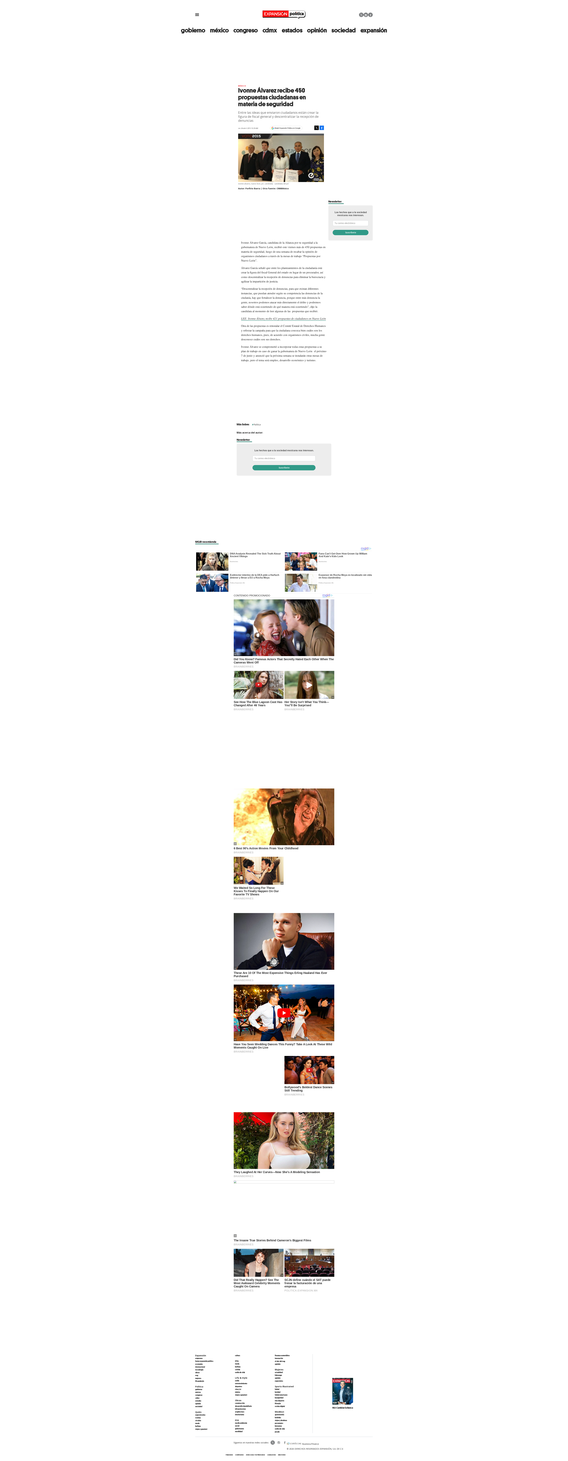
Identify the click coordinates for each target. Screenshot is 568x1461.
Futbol (277, 1389)
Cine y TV (238, 1389)
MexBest (279, 1411)
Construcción (240, 1403)
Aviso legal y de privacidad (255, 1455)
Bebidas (278, 1417)
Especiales (279, 1381)
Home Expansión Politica (204, 1361)
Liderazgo (278, 1375)
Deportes (238, 1386)
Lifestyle (278, 1403)
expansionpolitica (278, 1442)
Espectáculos (200, 1414)
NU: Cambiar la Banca (342, 1407)
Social (237, 1425)
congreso (245, 30)
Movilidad (238, 1431)
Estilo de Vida (280, 1428)
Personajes (279, 1423)
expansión (373, 30)
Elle (237, 1361)
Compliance (239, 1455)
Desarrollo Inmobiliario (243, 1406)
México (242, 86)
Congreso (198, 1395)
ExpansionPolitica (284, 1442)
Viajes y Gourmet (201, 1429)
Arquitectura (239, 1411)
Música (237, 1392)
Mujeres (198, 1378)
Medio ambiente (241, 1423)
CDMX (270, 30)
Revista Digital (280, 1406)
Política (257, 424)
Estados (198, 1400)
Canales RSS (271, 1455)
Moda (197, 1423)
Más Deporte (279, 1400)
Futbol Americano (281, 1394)
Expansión (200, 1355)
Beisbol (277, 1392)
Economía (199, 1364)
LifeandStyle (199, 1381)
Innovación (279, 1358)
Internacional (200, 1366)
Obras (197, 1372)
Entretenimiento (241, 1383)
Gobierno (198, 1389)
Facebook (370, 15)
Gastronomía (279, 1414)
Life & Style (241, 1377)
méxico (219, 30)
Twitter (361, 15)
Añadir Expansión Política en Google (287, 128)
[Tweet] (316, 128)
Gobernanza (239, 1428)
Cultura (237, 1355)
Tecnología (199, 1369)
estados (292, 30)
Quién (198, 1412)
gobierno (193, 30)
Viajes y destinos (281, 1420)
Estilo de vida (240, 1372)
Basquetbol (279, 1397)
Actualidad (279, 1372)
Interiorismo (239, 1414)
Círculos (198, 1420)
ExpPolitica (273, 1442)
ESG (196, 1375)
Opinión (198, 1403)
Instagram (366, 15)
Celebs (237, 1369)
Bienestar (278, 1426)
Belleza (198, 1426)
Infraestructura (240, 1409)
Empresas (198, 1358)
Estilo (237, 1380)
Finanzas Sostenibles (282, 1355)
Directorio (282, 1455)
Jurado (277, 1431)
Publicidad (229, 1455)
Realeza (198, 1417)
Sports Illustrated (284, 1386)
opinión (317, 30)
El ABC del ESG (280, 1361)
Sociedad (343, 30)
